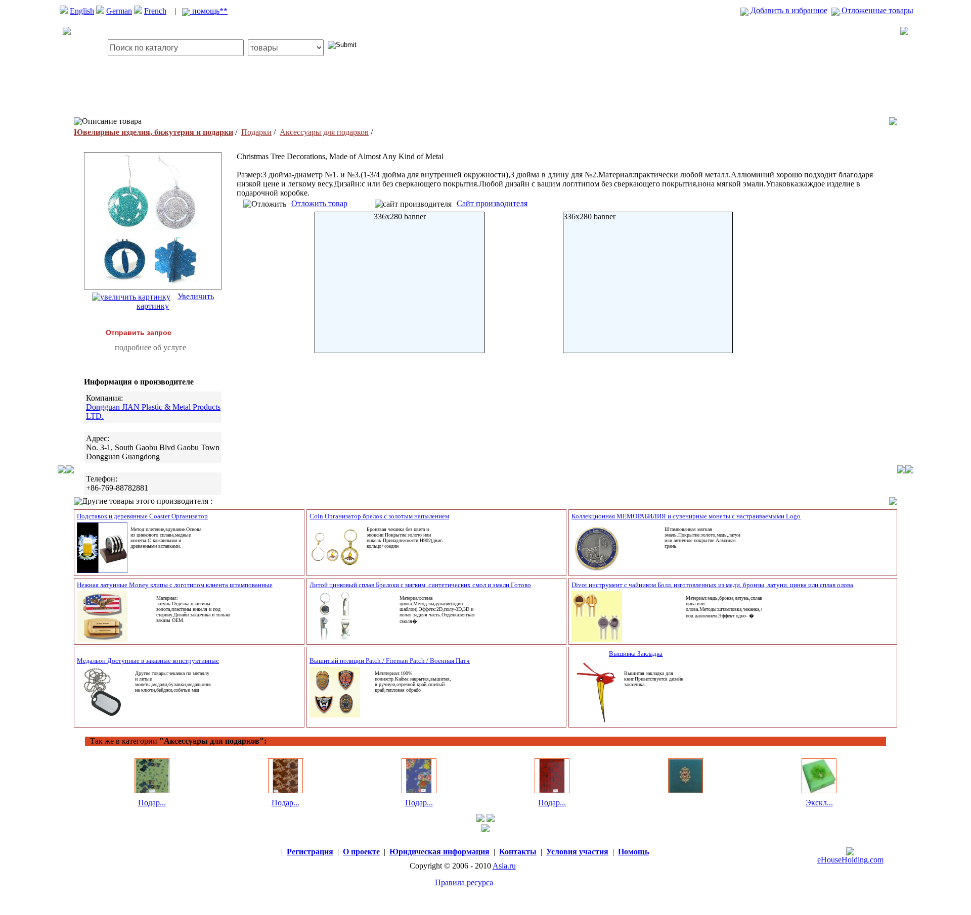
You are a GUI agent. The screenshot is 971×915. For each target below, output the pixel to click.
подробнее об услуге (150, 347)
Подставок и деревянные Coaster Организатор (142, 516)
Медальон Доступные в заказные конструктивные (148, 660)
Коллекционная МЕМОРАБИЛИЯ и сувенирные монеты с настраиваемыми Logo (686, 516)
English (82, 11)
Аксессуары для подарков (324, 132)
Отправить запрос (138, 332)
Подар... (152, 802)
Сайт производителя (492, 203)
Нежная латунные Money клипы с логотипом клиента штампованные (175, 585)
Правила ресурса (464, 882)
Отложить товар (319, 203)
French (155, 11)
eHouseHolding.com (850, 859)
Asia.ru (504, 865)
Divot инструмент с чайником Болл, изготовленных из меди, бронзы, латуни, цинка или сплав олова (712, 585)
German (119, 11)
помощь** (209, 11)
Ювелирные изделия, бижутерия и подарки (153, 132)
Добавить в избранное (787, 10)
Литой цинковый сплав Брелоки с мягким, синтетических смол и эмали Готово (420, 585)
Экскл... (819, 802)
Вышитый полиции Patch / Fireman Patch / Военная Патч (390, 660)
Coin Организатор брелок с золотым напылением (379, 516)
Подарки (256, 132)
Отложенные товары (876, 10)
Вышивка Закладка (636, 653)
